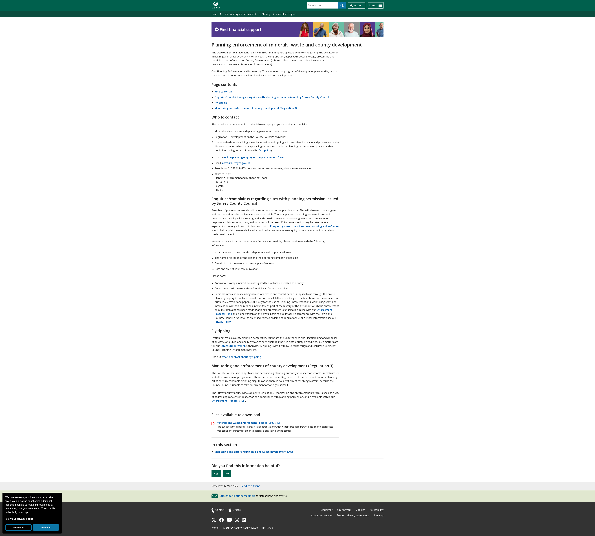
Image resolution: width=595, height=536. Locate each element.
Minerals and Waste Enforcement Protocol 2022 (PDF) (249, 422)
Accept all (46, 527)
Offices (237, 510)
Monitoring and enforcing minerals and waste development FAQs (254, 451)
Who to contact (224, 91)
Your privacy (344, 510)
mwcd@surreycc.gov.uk (235, 163)
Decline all (18, 527)
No (227, 473)
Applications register (286, 14)
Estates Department (232, 346)
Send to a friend (250, 486)
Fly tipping (221, 102)
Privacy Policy (223, 321)
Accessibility (376, 510)
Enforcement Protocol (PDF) (228, 400)
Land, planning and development (239, 14)
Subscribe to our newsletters (237, 496)
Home (215, 14)
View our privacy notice (19, 519)
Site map (378, 515)
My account (357, 5)
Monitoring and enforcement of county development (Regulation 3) (256, 108)
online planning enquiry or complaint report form (254, 157)
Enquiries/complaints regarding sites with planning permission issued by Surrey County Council (272, 97)
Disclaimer (326, 510)
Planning (266, 14)
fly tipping (265, 150)
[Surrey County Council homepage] (216, 5)
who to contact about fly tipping (241, 357)
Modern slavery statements (353, 515)
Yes (216, 473)
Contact (219, 510)
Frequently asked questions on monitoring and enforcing (304, 226)
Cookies (360, 510)
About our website (322, 515)
